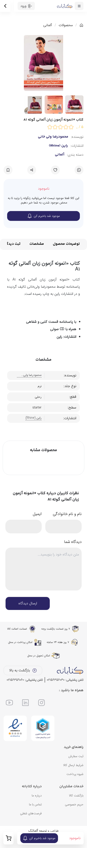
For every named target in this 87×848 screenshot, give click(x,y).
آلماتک (33, 830)
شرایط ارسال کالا (73, 765)
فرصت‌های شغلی (31, 813)
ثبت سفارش (75, 756)
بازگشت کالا (76, 795)
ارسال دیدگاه (28, 603)
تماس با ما (35, 804)
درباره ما (37, 795)
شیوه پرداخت (74, 774)
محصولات (66, 25)
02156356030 (55, 679)
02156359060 (15, 679)
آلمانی (47, 25)
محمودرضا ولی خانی (53, 137)
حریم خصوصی (74, 804)
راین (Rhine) (58, 146)
